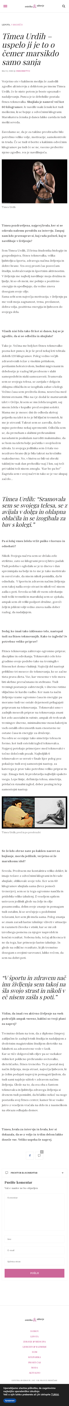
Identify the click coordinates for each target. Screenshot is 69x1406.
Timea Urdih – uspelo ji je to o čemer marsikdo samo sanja (30, 49)
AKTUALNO (34, 1372)
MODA (34, 1367)
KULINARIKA (34, 1357)
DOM (34, 1351)
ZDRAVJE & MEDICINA (34, 1341)
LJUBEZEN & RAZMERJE (35, 1346)
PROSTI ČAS (34, 1362)
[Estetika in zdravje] (34, 6)
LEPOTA (6, 24)
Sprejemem (10, 1400)
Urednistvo (23, 71)
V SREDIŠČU (17, 24)
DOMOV (34, 1331)
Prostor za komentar (24, 1172)
